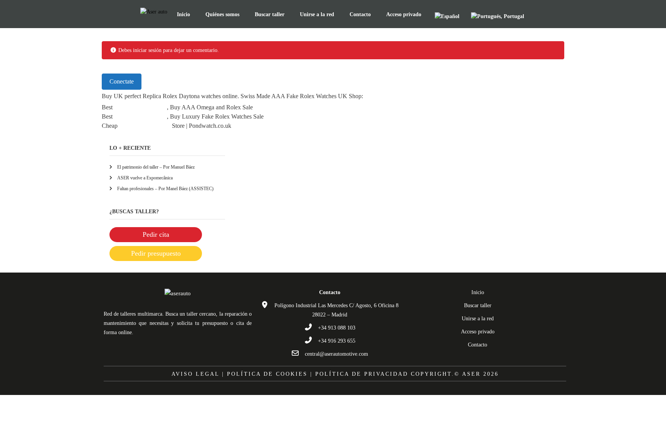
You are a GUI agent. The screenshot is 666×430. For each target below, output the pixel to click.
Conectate (121, 81)
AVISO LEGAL (195, 374)
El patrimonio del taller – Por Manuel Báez (156, 167)
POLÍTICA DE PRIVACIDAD (361, 374)
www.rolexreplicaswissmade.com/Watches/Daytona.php (431, 96)
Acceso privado (403, 14)
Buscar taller (269, 14)
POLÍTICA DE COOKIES (267, 374)
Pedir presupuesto (156, 253)
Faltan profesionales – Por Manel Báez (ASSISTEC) (165, 188)
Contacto (360, 14)
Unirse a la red (317, 14)
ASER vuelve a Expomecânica (145, 178)
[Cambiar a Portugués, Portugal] (497, 16)
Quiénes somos (222, 14)
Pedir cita (156, 234)
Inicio (183, 14)
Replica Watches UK (139, 107)
